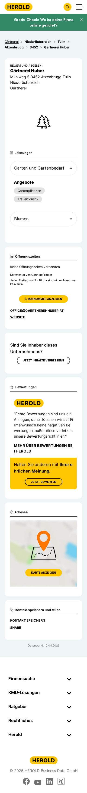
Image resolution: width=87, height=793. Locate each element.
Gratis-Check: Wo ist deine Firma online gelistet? (43, 22)
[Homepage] (18, 7)
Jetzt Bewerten (43, 481)
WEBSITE (17, 317)
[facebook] (26, 781)
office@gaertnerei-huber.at (37, 311)
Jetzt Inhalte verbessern (43, 360)
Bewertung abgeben (26, 65)
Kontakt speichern (27, 620)
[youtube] (37, 781)
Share (15, 628)
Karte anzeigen (43, 572)
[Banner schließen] (81, 20)
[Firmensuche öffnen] (67, 7)
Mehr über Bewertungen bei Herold (43, 448)
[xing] (61, 781)
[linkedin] (49, 781)
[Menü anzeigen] (79, 7)
